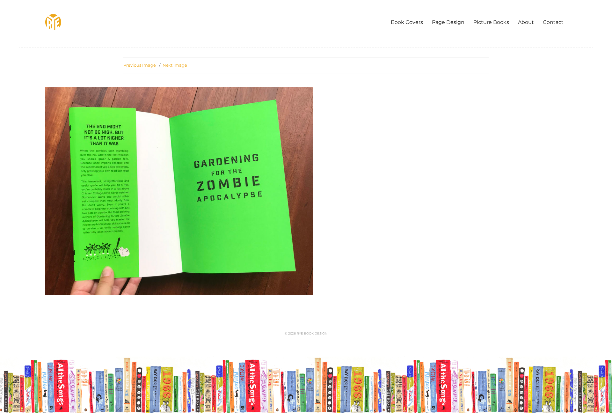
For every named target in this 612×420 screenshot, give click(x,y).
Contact (553, 22)
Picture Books (491, 22)
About (526, 22)
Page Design (448, 22)
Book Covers (407, 22)
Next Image (175, 65)
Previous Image (139, 65)
